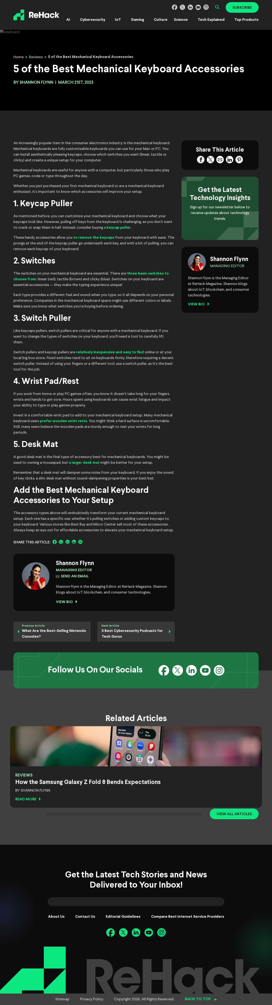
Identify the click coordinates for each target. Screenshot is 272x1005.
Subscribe (242, 8)
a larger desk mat (84, 463)
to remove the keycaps (93, 238)
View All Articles (234, 814)
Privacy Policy (91, 999)
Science (181, 20)
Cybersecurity (92, 20)
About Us (56, 917)
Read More (25, 799)
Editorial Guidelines (123, 917)
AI (68, 20)
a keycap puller (117, 228)
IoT (118, 20)
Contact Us (85, 917)
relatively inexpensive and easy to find (110, 352)
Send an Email (75, 576)
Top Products (246, 20)
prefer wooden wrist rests (63, 421)
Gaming (137, 20)
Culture (160, 20)
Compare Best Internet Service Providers (187, 917)
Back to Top (198, 999)
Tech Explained (211, 20)
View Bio (64, 602)
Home (18, 57)
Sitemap (62, 999)
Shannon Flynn (36, 82)
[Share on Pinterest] (80, 542)
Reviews (36, 57)
